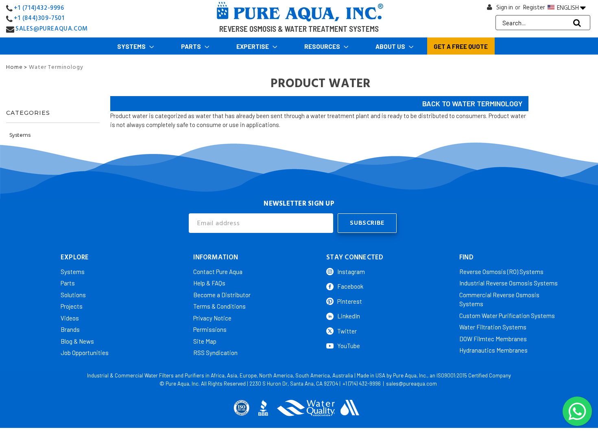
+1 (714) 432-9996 (362, 383)
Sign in (504, 7)
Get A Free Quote (461, 46)
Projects (72, 306)
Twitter (347, 331)
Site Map (204, 341)
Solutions (73, 294)
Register (534, 7)
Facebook (350, 286)
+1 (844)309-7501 (39, 18)
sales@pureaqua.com (411, 383)
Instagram (351, 271)
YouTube (348, 345)
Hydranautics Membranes (493, 350)
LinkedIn (348, 316)
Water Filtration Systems (492, 327)
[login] (489, 9)
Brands (70, 329)
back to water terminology (472, 103)
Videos (70, 318)
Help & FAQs (209, 283)
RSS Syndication (215, 352)
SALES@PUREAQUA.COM (51, 29)
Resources (322, 46)
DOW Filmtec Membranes (493, 338)
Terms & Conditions (219, 306)
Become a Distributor (222, 294)
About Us (390, 46)
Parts (191, 46)
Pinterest (349, 301)
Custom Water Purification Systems (507, 315)
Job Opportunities (85, 352)
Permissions (210, 329)
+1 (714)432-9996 (39, 8)
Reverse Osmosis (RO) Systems (501, 271)
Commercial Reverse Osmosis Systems (499, 299)
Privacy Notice (212, 318)
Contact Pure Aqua (217, 271)
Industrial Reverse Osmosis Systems (508, 283)
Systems (132, 46)
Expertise (253, 46)
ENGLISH (568, 8)
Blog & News (77, 341)
